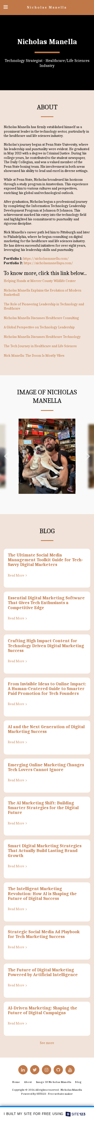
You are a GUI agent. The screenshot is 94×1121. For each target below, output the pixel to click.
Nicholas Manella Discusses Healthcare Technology (42, 337)
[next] (86, 456)
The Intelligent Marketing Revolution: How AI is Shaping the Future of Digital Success (42, 893)
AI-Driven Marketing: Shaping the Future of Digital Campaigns (42, 1010)
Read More (16, 575)
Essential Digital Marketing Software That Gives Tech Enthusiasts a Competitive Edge (46, 602)
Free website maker (60, 1093)
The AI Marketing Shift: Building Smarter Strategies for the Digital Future (43, 807)
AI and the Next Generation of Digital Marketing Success (46, 729)
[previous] (7, 456)
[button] (5, 7)
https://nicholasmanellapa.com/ (48, 263)
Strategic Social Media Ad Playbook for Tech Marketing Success (44, 934)
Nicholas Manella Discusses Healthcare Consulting (41, 318)
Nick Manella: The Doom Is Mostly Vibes (34, 355)
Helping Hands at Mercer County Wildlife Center (40, 281)
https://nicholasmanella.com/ (46, 258)
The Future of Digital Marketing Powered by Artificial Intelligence (43, 972)
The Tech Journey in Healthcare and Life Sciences (40, 346)
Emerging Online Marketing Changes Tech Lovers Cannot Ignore (46, 767)
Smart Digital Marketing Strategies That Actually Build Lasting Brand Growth (44, 850)
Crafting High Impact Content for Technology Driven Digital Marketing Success (46, 645)
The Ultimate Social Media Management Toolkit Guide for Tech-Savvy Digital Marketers (45, 559)
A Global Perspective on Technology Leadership (39, 327)
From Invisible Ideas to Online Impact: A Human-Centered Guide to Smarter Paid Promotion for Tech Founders (47, 688)
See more (47, 1043)
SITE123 (41, 1093)
